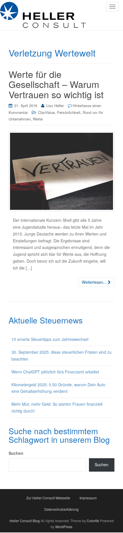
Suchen (16, 453)
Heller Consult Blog (24, 520)
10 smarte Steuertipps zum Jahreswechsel (49, 339)
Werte (38, 119)
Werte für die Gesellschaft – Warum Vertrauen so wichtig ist (56, 83)
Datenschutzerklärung (61, 509)
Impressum (88, 497)
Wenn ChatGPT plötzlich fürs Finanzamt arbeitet (55, 372)
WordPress (63, 526)
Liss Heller (55, 105)
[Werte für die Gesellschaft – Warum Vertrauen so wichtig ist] (61, 171)
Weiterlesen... (95, 282)
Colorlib (93, 520)
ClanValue (46, 112)
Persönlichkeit (68, 112)
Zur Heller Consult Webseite (48, 497)
